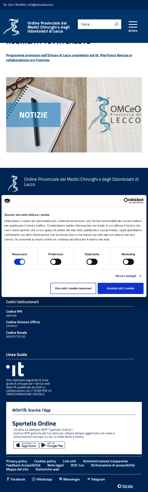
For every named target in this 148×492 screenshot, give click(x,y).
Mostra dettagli (126, 276)
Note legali (55, 465)
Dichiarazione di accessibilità (113, 465)
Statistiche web (47, 469)
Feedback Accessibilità (23, 465)
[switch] (55, 262)
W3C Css (77, 465)
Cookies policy (45, 461)
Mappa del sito (17, 469)
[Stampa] (116, 24)
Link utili (69, 461)
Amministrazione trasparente (105, 461)
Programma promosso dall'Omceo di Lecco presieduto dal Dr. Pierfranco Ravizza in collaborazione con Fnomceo (69, 58)
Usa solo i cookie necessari (73, 288)
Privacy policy (16, 461)
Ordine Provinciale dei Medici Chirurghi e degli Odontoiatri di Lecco (49, 27)
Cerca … (87, 24)
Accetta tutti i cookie (120, 288)
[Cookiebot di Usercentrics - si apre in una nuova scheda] (127, 201)
